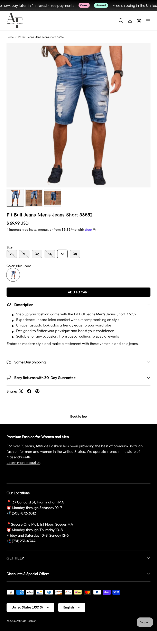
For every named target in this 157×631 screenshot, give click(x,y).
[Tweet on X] (21, 391)
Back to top (78, 416)
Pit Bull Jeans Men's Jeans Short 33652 (41, 37)
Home (10, 37)
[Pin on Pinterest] (37, 391)
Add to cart (78, 292)
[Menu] (148, 20)
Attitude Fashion (26, 621)
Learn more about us (23, 462)
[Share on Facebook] (29, 391)
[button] (139, 20)
